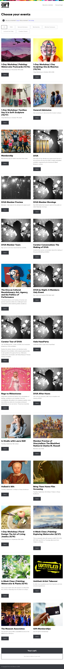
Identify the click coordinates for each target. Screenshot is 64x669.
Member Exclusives (50, 27)
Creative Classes (23, 31)
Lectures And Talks (9, 31)
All (4, 27)
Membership (36, 27)
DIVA (11, 27)
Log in (18, 20)
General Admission (23, 27)
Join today (31, 20)
